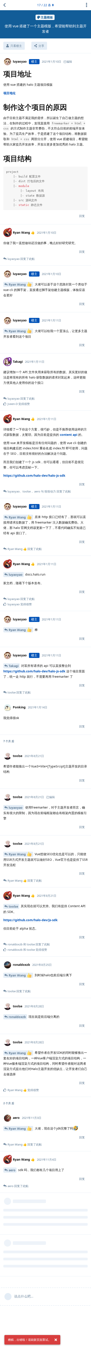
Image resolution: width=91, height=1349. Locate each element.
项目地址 (9, 93)
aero (12, 1170)
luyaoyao (16, 574)
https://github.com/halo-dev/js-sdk (30, 920)
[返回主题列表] (4, 5)
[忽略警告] (56, 1340)
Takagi (14, 666)
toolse (13, 906)
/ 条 (44, 5)
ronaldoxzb (17, 1017)
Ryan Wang (18, 284)
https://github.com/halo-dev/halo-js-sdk (34, 475)
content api (68, 434)
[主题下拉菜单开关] (86, 5)
